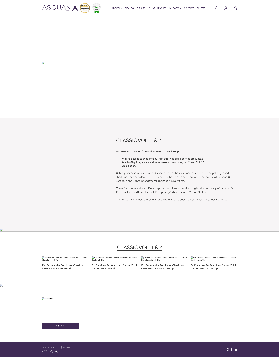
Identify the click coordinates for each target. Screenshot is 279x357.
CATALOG (129, 8)
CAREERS (201, 8)
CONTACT (189, 8)
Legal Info (66, 347)
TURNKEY (141, 8)
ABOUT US (117, 8)
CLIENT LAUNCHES (157, 8)
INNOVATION (175, 8)
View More (60, 326)
